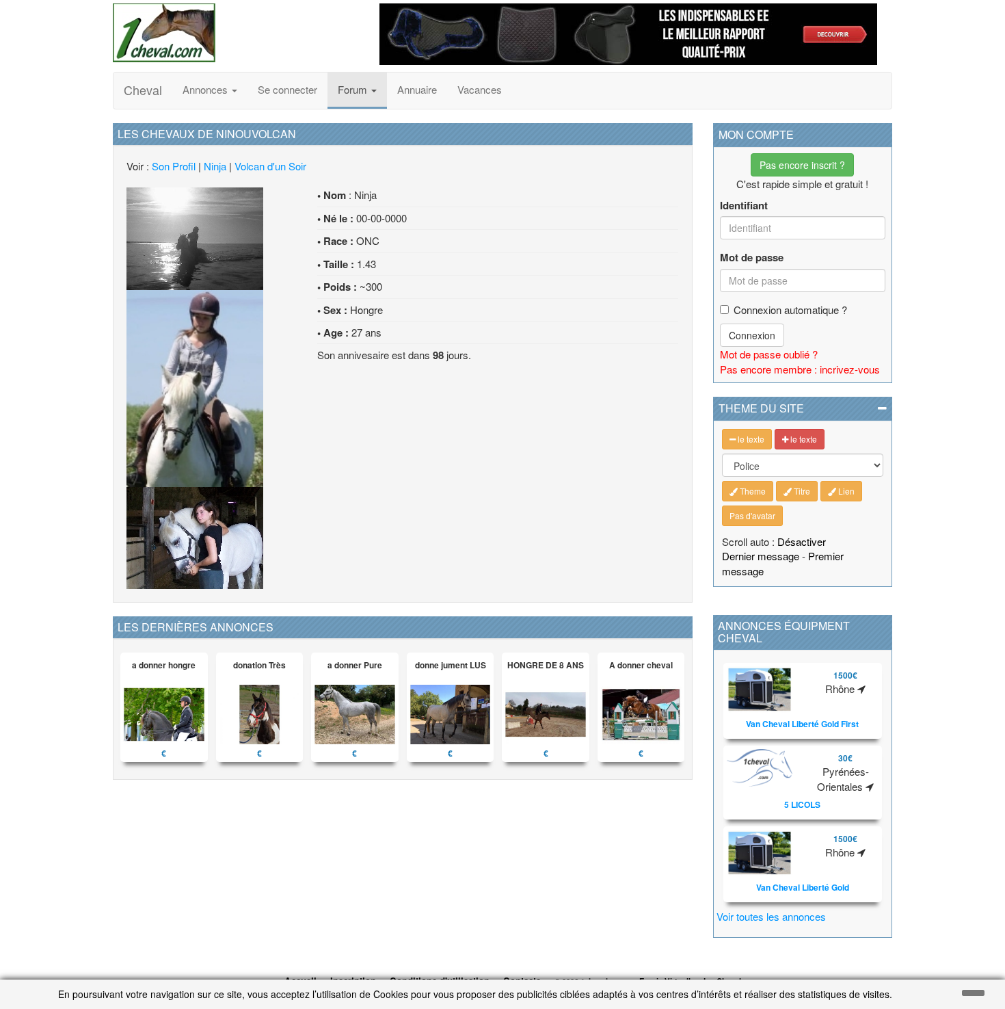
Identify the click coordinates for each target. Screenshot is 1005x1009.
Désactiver (801, 541)
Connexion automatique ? (790, 309)
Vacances (479, 89)
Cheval (143, 90)
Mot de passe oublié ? (769, 354)
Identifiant (744, 205)
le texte (750, 439)
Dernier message (760, 556)
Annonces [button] (206, 89)
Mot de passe (751, 257)
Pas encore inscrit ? (802, 165)
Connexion (752, 335)
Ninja (215, 166)
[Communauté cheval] (236, 32)
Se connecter (287, 89)
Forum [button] (354, 89)
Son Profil (174, 166)
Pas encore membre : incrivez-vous (800, 369)
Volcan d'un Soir (270, 166)
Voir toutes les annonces (771, 916)
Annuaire (417, 89)
